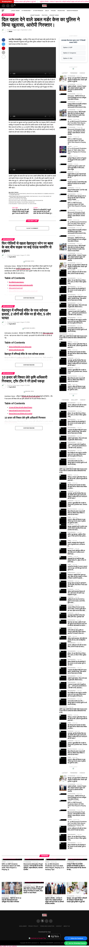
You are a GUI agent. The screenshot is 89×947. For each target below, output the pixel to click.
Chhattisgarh (35, 15)
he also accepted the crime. (18, 199)
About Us (67, 926)
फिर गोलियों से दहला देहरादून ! (16, 282)
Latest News (15, 10)
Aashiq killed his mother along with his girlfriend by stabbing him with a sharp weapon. (31, 194)
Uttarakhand (26, 10)
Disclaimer (23, 926)
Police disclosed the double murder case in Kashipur (26, 200)
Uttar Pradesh (38, 10)
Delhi (47, 10)
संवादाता (10, 31)
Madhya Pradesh (72, 10)
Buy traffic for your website (8, 946)
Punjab (53, 10)
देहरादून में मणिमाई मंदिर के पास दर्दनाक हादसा (20, 347)
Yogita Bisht (12, 257)
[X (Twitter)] (42, 921)
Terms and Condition (47, 926)
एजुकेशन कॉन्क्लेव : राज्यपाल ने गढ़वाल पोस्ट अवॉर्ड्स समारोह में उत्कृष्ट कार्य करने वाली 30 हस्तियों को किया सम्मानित (54, 1)
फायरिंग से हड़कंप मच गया (23, 268)
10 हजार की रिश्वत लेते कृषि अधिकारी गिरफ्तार (20, 407)
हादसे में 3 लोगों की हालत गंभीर (16, 350)
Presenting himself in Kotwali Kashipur (21, 202)
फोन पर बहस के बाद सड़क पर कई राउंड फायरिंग (21, 285)
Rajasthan (61, 10)
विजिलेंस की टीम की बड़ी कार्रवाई (31, 396)
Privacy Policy (33, 926)
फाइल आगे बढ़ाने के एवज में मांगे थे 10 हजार (19, 410)
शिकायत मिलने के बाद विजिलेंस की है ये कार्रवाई (20, 413)
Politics (44, 15)
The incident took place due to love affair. (23, 203)
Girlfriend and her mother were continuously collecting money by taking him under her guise (30, 197)
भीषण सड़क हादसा (48, 333)
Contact (59, 926)
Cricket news (54, 15)
